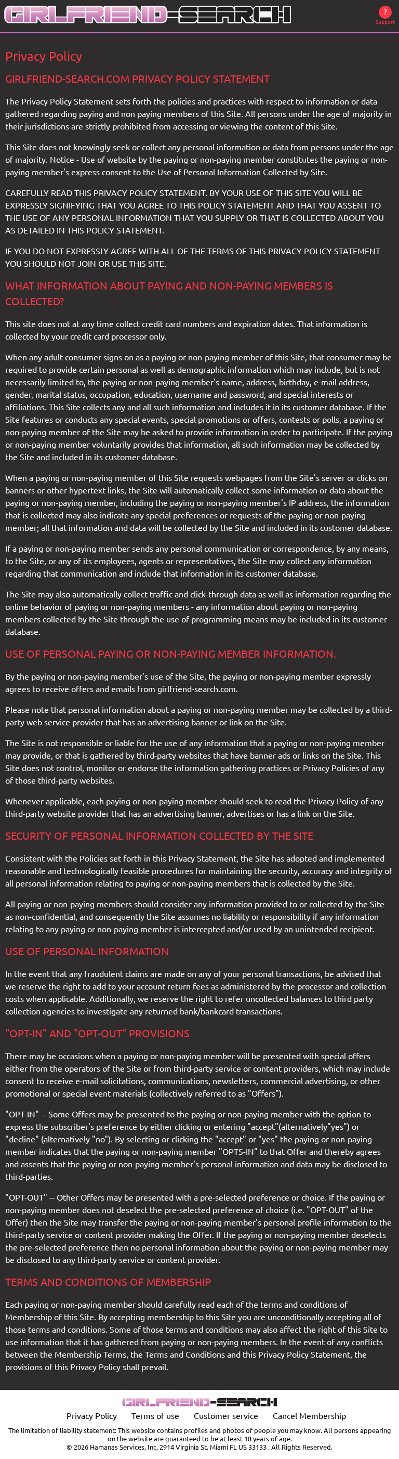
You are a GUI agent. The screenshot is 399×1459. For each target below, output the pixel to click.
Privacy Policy (91, 1416)
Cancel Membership (309, 1416)
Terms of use (155, 1416)
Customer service (226, 1416)
